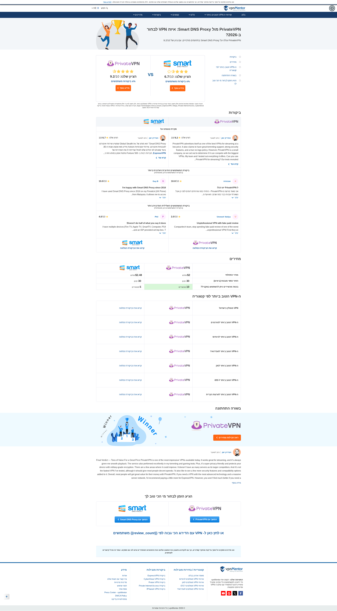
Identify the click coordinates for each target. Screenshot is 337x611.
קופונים (176, 15)
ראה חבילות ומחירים (228, 437)
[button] (332, 8)
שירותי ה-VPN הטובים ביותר (219, 15)
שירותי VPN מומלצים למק (193, 582)
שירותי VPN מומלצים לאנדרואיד (190, 589)
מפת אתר (123, 589)
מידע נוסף (124, 88)
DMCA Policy (121, 596)
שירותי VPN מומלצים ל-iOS (192, 586)
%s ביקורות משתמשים (123, 81)
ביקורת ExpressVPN (156, 575)
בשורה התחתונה (229, 75)
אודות (124, 575)
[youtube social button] (223, 593)
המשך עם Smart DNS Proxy (134, 519)
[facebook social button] (240, 593)
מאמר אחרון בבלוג (196, 575)
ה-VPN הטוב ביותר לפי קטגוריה (226, 68)
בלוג (243, 15)
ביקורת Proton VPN (157, 582)
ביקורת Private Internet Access (152, 586)
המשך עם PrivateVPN (206, 519)
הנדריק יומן (226, 138)
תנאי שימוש (122, 586)
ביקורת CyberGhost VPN (154, 579)
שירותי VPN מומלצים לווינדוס (191, 579)
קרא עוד (234, 164)
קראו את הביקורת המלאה (205, 248)
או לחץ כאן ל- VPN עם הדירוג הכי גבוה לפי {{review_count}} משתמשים (168, 533)
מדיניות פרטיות (120, 582)
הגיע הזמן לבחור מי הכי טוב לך (224, 82)
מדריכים (138, 15)
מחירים (233, 62)
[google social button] (229, 593)
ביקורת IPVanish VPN (156, 589)
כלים (193, 15)
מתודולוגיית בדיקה (119, 599)
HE (95, 8)
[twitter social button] (235, 593)
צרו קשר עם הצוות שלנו (117, 579)
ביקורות (157, 15)
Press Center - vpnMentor (115, 592)
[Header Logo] (234, 8)
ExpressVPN (159, 153)
